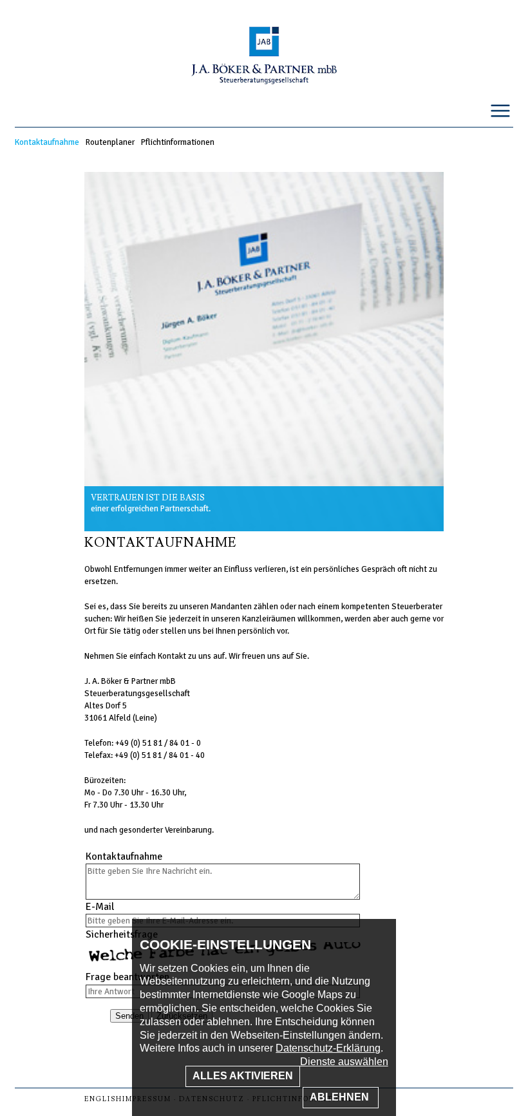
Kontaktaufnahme (47, 142)
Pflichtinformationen (177, 142)
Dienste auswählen (344, 1061)
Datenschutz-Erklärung (328, 1048)
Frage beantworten (127, 976)
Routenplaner (110, 142)
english (103, 1099)
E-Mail (100, 906)
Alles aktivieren (243, 1075)
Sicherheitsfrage (122, 934)
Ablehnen (341, 1097)
